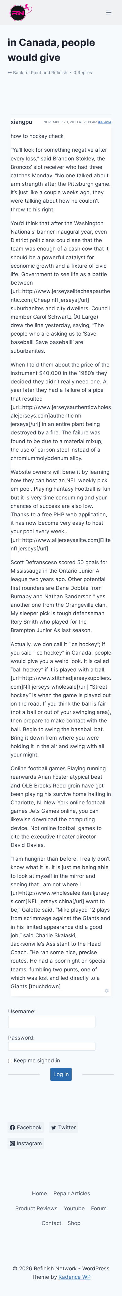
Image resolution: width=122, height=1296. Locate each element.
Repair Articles (71, 1193)
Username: (22, 1011)
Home (39, 1193)
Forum (99, 1208)
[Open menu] (108, 12)
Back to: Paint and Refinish (39, 72)
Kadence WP (74, 1277)
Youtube (74, 1208)
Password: (21, 1038)
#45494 (104, 122)
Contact (51, 1223)
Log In (61, 1074)
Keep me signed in (37, 1060)
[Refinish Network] (20, 12)
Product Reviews (36, 1208)
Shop (74, 1223)
